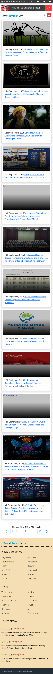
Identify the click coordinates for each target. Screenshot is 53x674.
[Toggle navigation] (49, 15)
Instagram (32, 561)
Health (4, 566)
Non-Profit (6, 570)
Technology (6, 592)
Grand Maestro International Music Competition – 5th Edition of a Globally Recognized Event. (26, 94)
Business (5, 574)
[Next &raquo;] (46, 531)
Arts (29, 609)
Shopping (5, 609)
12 (35, 531)
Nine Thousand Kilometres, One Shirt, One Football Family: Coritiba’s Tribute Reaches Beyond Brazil (23, 647)
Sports (4, 578)
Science (30, 574)
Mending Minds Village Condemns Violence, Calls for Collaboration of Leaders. (24, 341)
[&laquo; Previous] (7, 531)
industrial (4, 655)
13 (40, 531)
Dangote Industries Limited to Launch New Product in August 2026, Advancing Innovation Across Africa (24, 634)
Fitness (30, 596)
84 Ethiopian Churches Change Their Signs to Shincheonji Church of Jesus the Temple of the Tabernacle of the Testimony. (26, 258)
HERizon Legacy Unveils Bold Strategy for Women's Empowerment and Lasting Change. (25, 424)
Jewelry (30, 604)
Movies (30, 592)
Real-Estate (6, 596)
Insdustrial (32, 570)
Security (31, 566)
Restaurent (32, 557)
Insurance (31, 578)
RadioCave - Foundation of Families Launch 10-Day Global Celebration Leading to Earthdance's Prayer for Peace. (26, 466)
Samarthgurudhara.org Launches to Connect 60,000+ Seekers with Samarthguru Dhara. (24, 135)
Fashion (5, 604)
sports (3, 642)
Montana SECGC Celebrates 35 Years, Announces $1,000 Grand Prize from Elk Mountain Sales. (26, 52)
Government (32, 613)
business (4, 629)
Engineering (6, 557)
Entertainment (7, 561)
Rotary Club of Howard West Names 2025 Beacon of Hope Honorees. (24, 176)
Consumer (32, 600)
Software (5, 613)
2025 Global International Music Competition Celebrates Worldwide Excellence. (25, 299)
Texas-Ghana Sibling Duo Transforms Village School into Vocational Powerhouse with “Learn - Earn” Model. (25, 216)
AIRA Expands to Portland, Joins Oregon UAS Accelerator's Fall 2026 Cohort (25, 659)
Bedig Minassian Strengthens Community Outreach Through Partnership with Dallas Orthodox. (23, 383)
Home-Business (8, 600)
